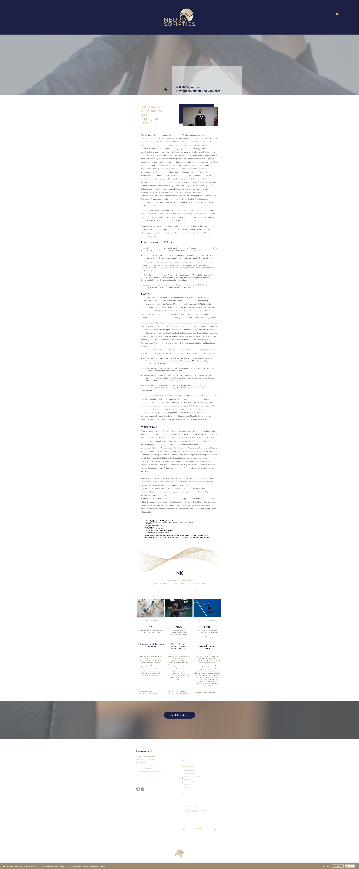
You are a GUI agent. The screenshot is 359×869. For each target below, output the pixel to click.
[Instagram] (142, 789)
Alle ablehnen (338, 866)
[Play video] (200, 116)
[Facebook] (138, 789)
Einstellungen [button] (327, 866)
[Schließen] (357, 866)
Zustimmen (349, 866)
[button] (337, 13)
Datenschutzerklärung (98, 866)
